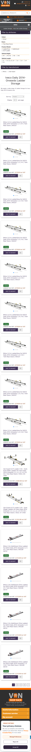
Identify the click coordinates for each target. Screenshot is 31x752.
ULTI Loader (6, 50)
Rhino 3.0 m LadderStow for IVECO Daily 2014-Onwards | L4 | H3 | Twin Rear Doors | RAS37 (15, 355)
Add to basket (11, 137)
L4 (26, 60)
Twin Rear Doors (8, 44)
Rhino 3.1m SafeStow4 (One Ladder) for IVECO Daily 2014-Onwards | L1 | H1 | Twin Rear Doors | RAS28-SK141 (15, 548)
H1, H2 (9, 55)
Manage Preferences (15, 736)
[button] (13, 118)
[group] (15, 113)
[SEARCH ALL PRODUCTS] (27, 12)
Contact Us (27, 2)
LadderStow (6, 49)
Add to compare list (20, 137)
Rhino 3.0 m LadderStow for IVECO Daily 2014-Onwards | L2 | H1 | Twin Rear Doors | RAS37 (15, 162)
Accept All (15, 747)
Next (28, 684)
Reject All (15, 741)
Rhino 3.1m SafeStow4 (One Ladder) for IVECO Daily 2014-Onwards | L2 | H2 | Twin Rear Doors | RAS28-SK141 (15, 625)
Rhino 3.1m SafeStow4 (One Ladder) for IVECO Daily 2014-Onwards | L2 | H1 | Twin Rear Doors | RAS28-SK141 (15, 587)
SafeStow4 (16, 49)
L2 (17, 60)
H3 (19, 55)
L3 (21, 60)
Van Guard (12, 71)
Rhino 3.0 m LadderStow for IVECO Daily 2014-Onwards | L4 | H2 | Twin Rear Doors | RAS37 (15, 316)
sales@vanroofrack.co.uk (23, 3)
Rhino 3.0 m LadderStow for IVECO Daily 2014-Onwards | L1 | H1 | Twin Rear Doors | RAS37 (15, 123)
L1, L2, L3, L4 (10, 60)
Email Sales (4, 21)
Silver (4, 39)
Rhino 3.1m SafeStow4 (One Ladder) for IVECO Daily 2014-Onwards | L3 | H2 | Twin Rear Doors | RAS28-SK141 (15, 664)
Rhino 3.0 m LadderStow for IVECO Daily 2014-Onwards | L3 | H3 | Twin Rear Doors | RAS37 (15, 277)
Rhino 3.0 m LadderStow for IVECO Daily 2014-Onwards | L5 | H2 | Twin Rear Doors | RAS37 (15, 393)
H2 (14, 55)
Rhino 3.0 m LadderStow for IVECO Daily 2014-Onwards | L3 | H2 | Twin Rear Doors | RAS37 (15, 239)
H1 (4, 55)
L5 (3, 62)
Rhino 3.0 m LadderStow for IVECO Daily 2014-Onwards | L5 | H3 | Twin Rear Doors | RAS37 (15, 432)
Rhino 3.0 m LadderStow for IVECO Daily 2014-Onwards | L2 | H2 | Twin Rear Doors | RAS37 (15, 200)
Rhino (4, 71)
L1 (3, 60)
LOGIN (28, 5)
